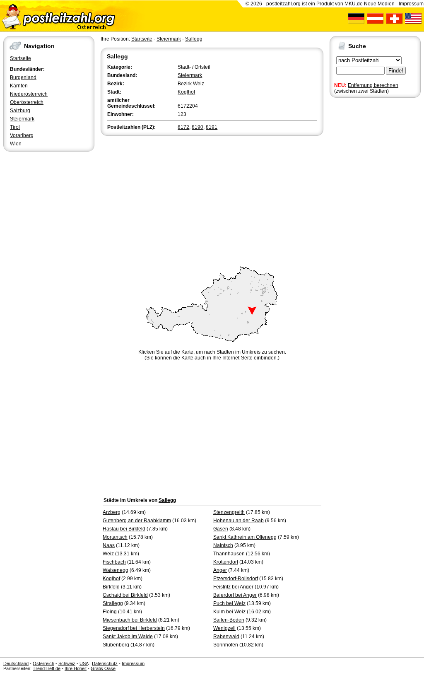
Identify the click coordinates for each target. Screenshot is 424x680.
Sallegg (193, 39)
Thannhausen (229, 554)
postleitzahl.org (283, 4)
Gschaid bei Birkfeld (125, 595)
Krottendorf (225, 562)
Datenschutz (105, 663)
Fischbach (114, 562)
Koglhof (186, 92)
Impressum (411, 4)
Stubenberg (116, 645)
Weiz (108, 554)
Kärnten (19, 86)
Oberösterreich (26, 102)
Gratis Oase (103, 668)
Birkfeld (111, 587)
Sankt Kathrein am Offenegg (245, 537)
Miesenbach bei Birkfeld (130, 620)
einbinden (265, 358)
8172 (183, 127)
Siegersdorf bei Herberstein (134, 628)
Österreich (43, 663)
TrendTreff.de (46, 668)
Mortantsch (115, 537)
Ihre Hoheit (76, 668)
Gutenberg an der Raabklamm (137, 520)
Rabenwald (226, 636)
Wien (16, 144)
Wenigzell (224, 628)
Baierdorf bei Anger (235, 595)
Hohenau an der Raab (238, 520)
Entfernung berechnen (373, 85)
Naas (109, 545)
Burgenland (23, 77)
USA (84, 663)
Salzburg (20, 110)
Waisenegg (115, 570)
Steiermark (22, 119)
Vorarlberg (22, 135)
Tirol (15, 127)
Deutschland (16, 663)
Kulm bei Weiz (229, 612)
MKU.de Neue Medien (369, 4)
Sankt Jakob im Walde (128, 636)
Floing (110, 612)
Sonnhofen (225, 645)
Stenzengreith (229, 512)
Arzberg (111, 512)
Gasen (220, 529)
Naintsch (223, 545)
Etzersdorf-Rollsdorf (235, 578)
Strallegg (113, 603)
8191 (211, 127)
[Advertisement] (212, 200)
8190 (197, 127)
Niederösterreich (29, 94)
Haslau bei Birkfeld (124, 529)
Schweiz (66, 663)
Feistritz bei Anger (233, 587)
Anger (220, 570)
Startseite (20, 58)
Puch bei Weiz (229, 603)
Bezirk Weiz (191, 84)
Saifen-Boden (228, 620)
